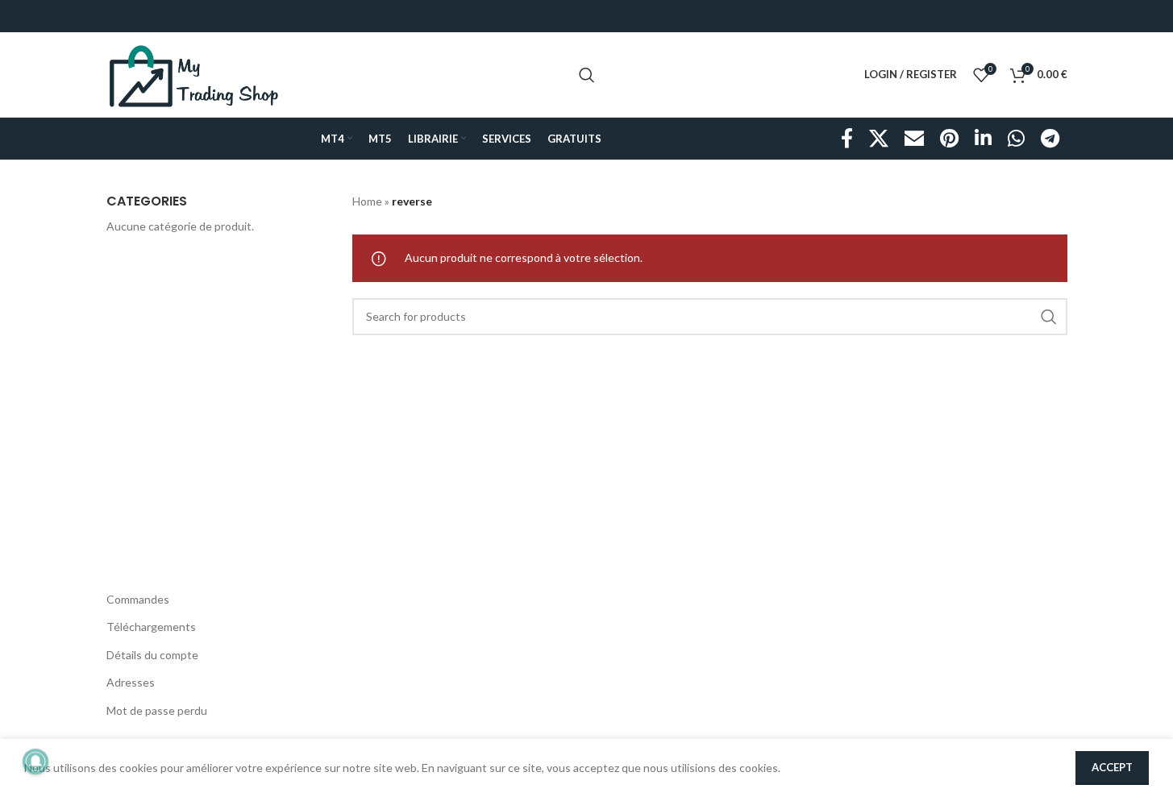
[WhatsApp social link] (1016, 139)
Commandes (137, 599)
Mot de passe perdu (156, 710)
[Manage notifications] (35, 761)
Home (367, 201)
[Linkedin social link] (983, 139)
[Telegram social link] (1050, 139)
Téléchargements (151, 626)
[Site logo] (193, 73)
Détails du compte (152, 655)
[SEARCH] (1048, 316)
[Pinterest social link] (949, 139)
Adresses (130, 682)
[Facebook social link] (847, 139)
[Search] (587, 75)
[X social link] (878, 139)
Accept (1112, 767)
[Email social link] (914, 139)
